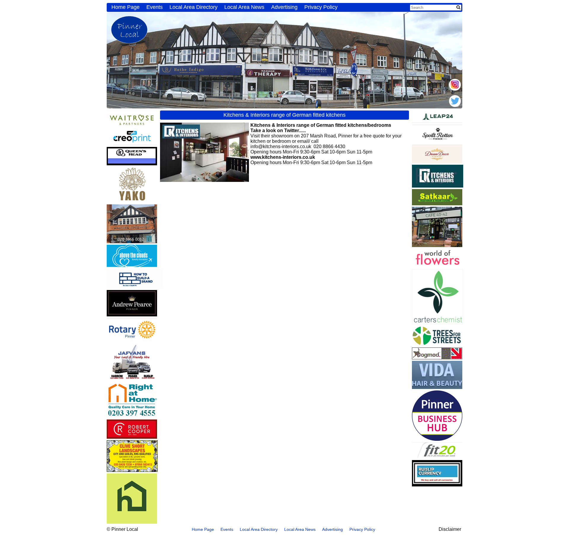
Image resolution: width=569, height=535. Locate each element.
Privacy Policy (321, 7)
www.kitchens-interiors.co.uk (282, 157)
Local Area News (244, 7)
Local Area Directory (194, 7)
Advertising (284, 7)
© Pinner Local (122, 529)
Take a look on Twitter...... (278, 130)
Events (154, 7)
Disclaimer (450, 529)
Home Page (125, 7)
